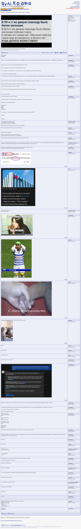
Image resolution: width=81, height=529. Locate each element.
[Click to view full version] (7, 331)
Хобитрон (70, 501)
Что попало (17, 12)
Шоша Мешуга (70, 60)
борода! (57, 52)
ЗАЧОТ (48, 52)
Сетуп (26, 12)
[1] (2, 56)
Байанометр (8, 520)
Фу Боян (69, 350)
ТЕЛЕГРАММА (4, 9)
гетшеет (65, 50)
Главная (2, 12)
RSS (73, 3)
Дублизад (70, 76)
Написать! (8, 12)
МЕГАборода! (64, 52)
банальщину (70, 496)
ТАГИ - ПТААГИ (76, 1)
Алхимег (69, 345)
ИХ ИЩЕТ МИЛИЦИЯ (23, 9)
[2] (2, 8)
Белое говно (70, 439)
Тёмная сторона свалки (75, 6)
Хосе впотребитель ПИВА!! (73, 482)
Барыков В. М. (70, 215)
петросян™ (70, 477)
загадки (8, 50)
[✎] (7, 8)
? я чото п (43, 52)
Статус (23, 12)
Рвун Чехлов (73, 21)
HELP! (28, 12)
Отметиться (5, 513)
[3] (3, 8)
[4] (4, 8)
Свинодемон (70, 55)
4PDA (78, 4)
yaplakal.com (19, 520)
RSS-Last (76, 3)
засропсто (17, 50)
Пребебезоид (70, 147)
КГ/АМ (52, 52)
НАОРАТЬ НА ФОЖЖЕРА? (6, 10)
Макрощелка (70, 463)
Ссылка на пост (5, 52)
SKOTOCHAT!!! (20, 8)
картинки (2, 50)
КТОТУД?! (77, 5)
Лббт (69, 168)
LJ (78, 3)
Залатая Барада (76, 2)
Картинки (12, 12)
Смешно (69, 491)
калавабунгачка (71, 364)
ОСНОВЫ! (10, 8)
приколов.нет (3, 520)
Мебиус (69, 282)
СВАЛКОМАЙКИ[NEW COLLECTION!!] (72, 8)
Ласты (5, 12)
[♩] (6, 8)
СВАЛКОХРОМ (76, 7)
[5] (5, 8)
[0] (1, 56)
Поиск (20, 12)
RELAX (16, 9)
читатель (70, 132)
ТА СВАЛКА (14, 8)
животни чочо (12, 50)
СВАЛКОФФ (72, 7)
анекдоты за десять (71, 121)
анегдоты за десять (71, 210)
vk (63, 50)
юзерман (70, 444)
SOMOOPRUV (11, 9)
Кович (69, 355)
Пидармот (70, 152)
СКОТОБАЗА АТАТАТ (13, 520)
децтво (5, 50)
